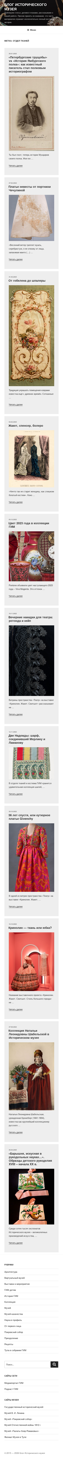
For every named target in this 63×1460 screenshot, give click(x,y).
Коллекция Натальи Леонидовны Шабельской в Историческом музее (28, 1034)
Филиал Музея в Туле (15, 1436)
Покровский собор (13, 1332)
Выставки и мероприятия (17, 1283)
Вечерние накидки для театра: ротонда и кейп (30, 619)
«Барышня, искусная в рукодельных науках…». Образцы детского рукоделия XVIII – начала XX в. (30, 1158)
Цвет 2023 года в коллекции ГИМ (28, 525)
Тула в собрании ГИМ (15, 1350)
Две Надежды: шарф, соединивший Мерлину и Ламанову (26, 739)
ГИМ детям (10, 1289)
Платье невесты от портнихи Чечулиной (29, 188)
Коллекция (9, 1301)
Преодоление (11, 1338)
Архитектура (10, 1271)
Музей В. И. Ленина (14, 1412)
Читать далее (16, 165)
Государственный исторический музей (23, 1406)
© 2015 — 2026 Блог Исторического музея (24, 1452)
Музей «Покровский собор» (18, 1419)
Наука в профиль (13, 1319)
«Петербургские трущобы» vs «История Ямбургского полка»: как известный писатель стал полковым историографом (27, 64)
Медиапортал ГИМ (13, 1382)
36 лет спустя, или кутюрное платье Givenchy (29, 817)
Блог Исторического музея (25, 6)
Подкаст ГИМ (11, 1388)
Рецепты (8, 1344)
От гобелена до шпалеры (26, 280)
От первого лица (12, 1326)
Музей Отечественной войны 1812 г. (22, 1424)
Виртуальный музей (14, 1277)
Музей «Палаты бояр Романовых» (21, 1430)
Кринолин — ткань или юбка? (30, 927)
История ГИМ (11, 1295)
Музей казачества (13, 1313)
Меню (33, 29)
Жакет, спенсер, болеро (25, 425)
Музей (7, 1307)
